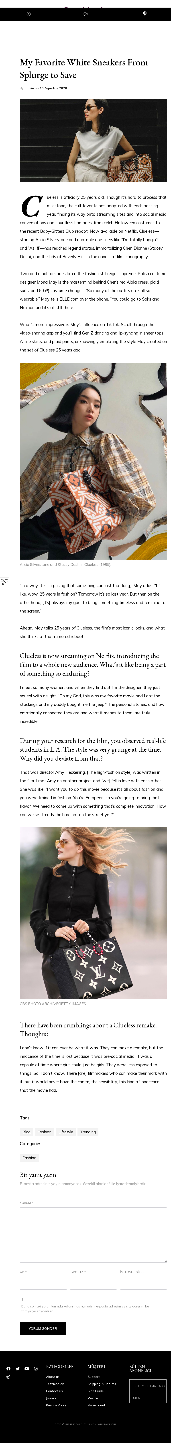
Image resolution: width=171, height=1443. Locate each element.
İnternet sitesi (132, 1272)
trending (88, 1131)
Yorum (26, 1203)
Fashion (29, 1157)
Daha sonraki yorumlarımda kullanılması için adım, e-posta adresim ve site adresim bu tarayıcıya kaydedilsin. (85, 1308)
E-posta (78, 1272)
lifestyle (66, 1131)
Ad (23, 1272)
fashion (44, 1131)
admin (29, 88)
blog (26, 1131)
